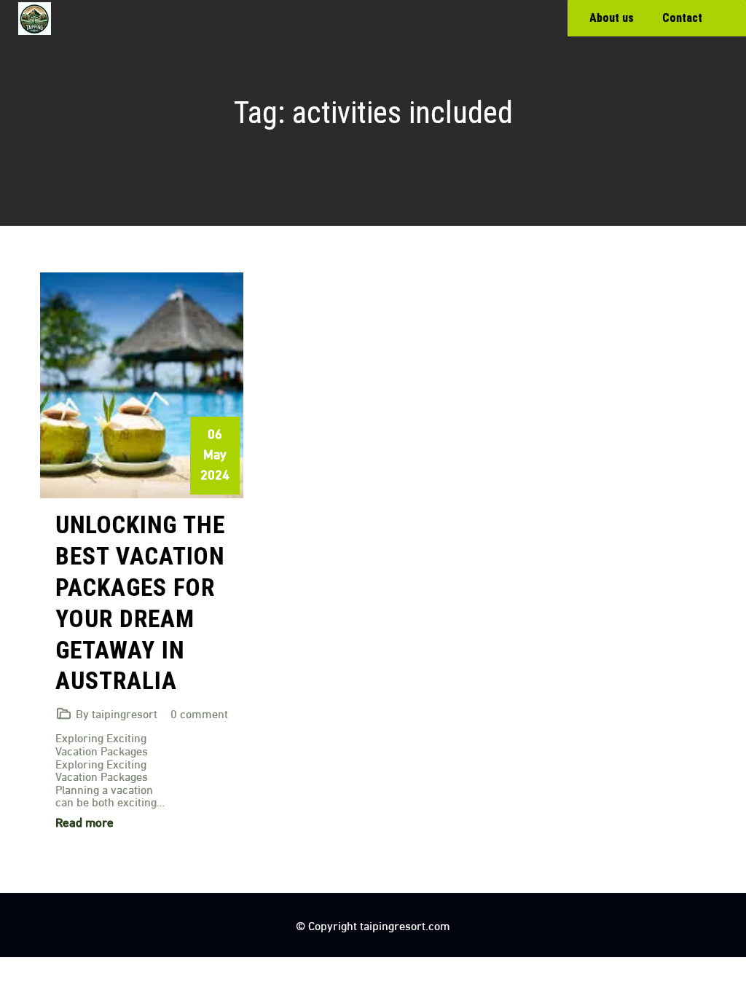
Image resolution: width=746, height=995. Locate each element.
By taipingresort (116, 712)
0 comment (199, 712)
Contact (682, 18)
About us (611, 18)
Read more (84, 821)
